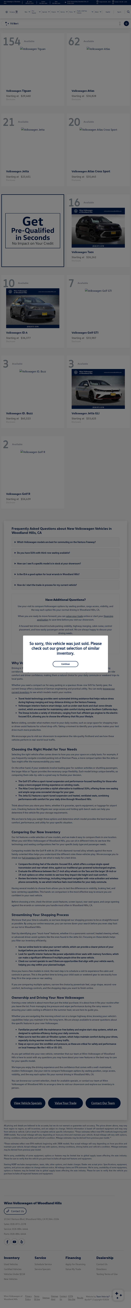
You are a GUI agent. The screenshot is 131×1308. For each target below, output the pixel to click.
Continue (65, 664)
